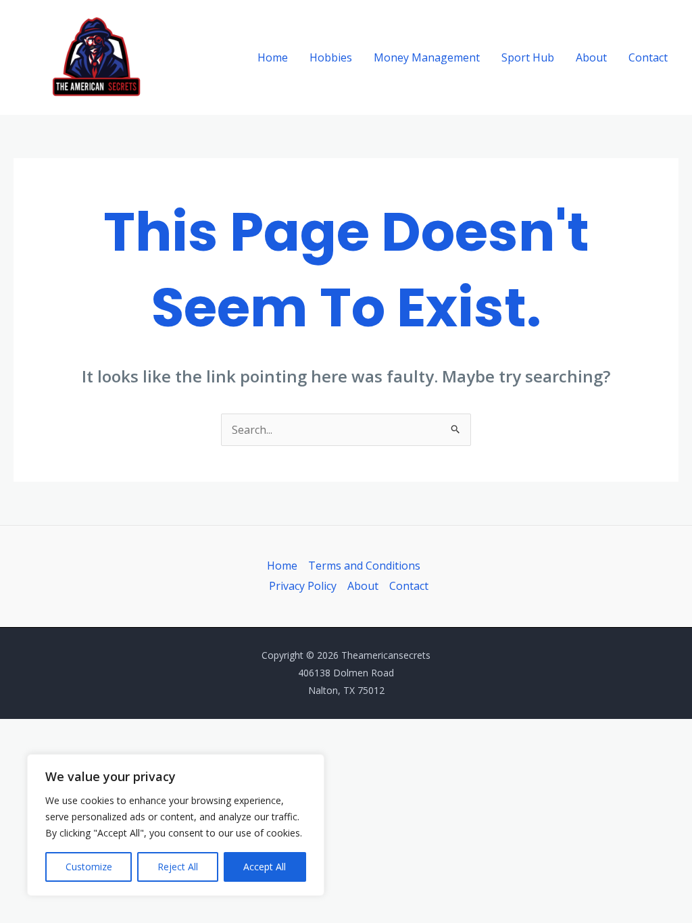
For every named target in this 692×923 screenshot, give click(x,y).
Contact (648, 57)
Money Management (427, 57)
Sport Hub (527, 57)
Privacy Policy (303, 585)
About (591, 57)
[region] (175, 825)
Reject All (177, 866)
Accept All (264, 866)
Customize (89, 866)
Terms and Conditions (364, 565)
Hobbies (331, 57)
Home (272, 57)
